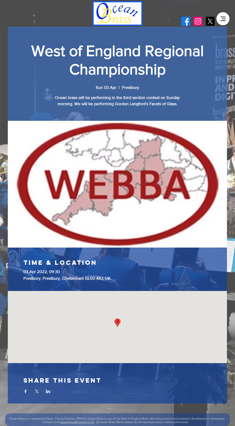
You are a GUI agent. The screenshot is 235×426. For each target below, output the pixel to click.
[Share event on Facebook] (25, 391)
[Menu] (223, 19)
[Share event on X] (37, 391)
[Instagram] (197, 21)
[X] (210, 21)
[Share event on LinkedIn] (48, 391)
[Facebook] (185, 21)
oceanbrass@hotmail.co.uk (77, 422)
